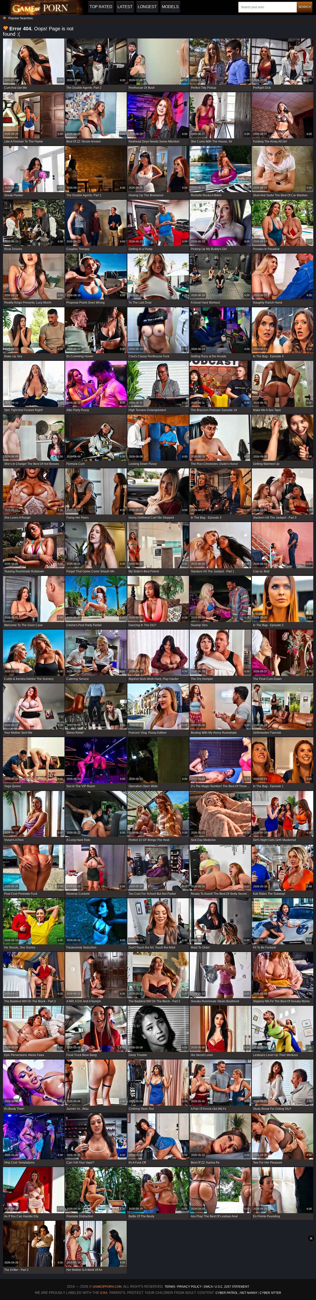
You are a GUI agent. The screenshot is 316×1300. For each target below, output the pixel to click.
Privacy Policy (189, 1286)
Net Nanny (248, 1293)
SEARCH (304, 7)
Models (170, 7)
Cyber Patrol (227, 1293)
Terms (170, 1286)
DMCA (208, 1286)
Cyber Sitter (270, 1293)
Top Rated (101, 7)
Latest (125, 7)
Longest (147, 7)
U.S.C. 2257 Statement (232, 1286)
